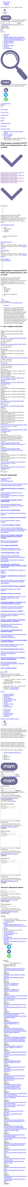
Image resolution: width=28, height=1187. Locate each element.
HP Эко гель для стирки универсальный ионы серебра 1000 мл (14, 1105)
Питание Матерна (8, 42)
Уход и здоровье (8, 698)
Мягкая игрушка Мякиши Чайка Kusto (14, 1145)
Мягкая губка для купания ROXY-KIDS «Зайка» (13, 338)
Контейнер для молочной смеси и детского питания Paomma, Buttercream (15, 1031)
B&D (5, 37)
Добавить (6, 973)
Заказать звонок (5, 27)
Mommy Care (22, 38)
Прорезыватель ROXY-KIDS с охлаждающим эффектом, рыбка (12, 1088)
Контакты (6, 46)
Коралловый (7, 228)
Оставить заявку (5, 901)
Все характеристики (6, 242)
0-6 (4, 237)
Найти (19, 23)
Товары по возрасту (9, 41)
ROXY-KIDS (15, 40)
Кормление (7, 697)
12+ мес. (15, 933)
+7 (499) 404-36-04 (5, 24)
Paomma (6, 40)
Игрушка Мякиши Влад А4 (11, 1023)
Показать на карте (14, 718)
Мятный (6, 231)
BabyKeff (15, 37)
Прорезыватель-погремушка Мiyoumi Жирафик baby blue (14, 1079)
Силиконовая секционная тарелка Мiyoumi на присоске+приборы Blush (15, 1129)
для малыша (4, 479)
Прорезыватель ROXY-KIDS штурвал (14, 970)
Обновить (18, 820)
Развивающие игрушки (10, 699)
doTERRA (6, 38)
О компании (7, 710)
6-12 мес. (10, 933)
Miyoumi (16, 38)
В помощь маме (8, 48)
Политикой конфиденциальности (9, 798)
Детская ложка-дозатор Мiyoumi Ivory (14, 1121)
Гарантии (6, 3)
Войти (17, 774)
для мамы (3, 478)
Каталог (7, 34)
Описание (6, 305)
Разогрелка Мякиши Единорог (12, 1062)
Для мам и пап (7, 701)
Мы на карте (7, 2)
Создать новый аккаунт (6, 799)
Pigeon (10, 40)
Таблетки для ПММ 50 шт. (11, 985)
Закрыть (3, 916)
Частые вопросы (23, 938)
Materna (11, 38)
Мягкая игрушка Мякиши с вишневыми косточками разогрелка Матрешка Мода (14, 1040)
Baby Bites (10, 37)
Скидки (6, 44)
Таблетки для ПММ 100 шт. (11, 991)
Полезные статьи (8, 938)
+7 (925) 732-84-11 (14, 687)
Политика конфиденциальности (12, 752)
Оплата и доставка (9, 45)
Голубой (6, 230)
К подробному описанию (7, 224)
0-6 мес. (6, 933)
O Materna (6, 4)
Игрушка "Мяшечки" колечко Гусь (13, 1047)
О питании (7, 712)
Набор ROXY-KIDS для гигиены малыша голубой (14, 357)
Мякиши (21, 40)
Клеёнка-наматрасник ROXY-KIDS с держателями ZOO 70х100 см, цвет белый (12, 443)
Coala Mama (21, 37)
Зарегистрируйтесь (15, 776)
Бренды (6, 35)
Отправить (3, 828)
